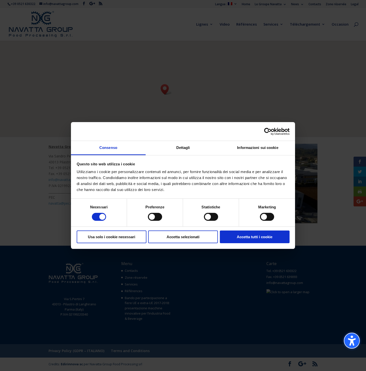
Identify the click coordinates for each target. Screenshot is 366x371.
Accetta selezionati (183, 237)
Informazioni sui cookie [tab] (257, 147)
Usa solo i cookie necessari (111, 237)
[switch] (155, 217)
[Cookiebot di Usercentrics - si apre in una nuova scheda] (268, 131)
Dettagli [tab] (183, 147)
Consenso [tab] (108, 147)
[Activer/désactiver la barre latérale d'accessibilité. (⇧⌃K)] (352, 341)
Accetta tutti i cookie (254, 237)
